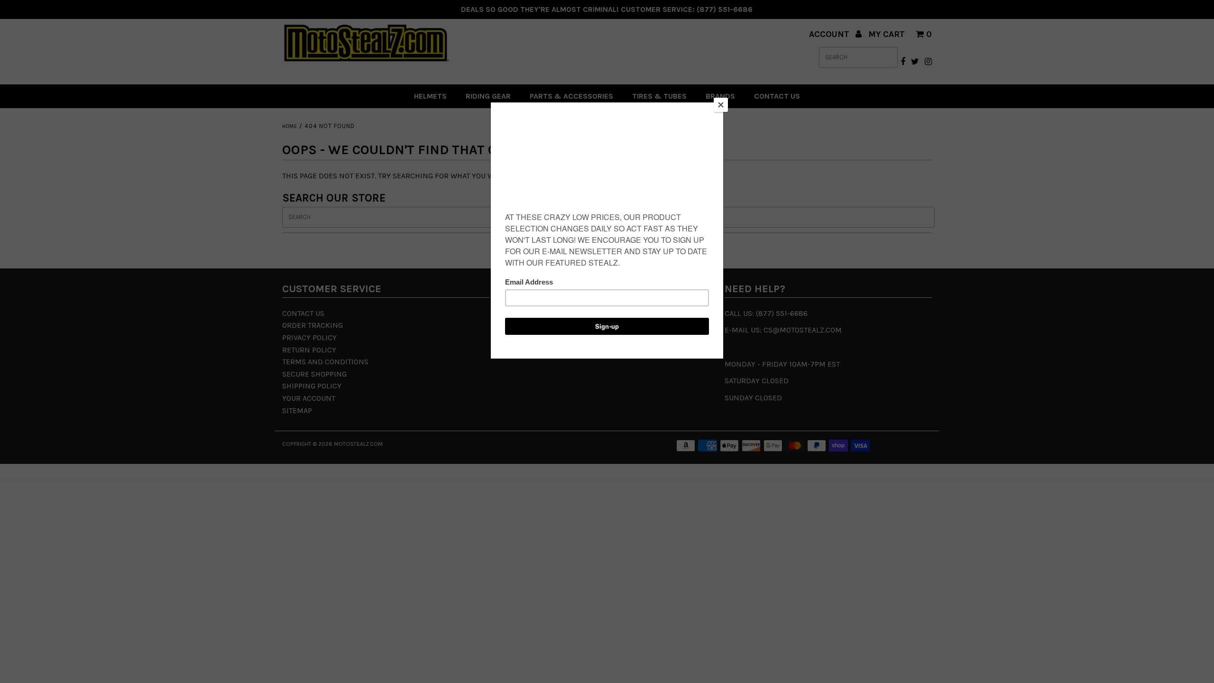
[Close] (721, 105)
